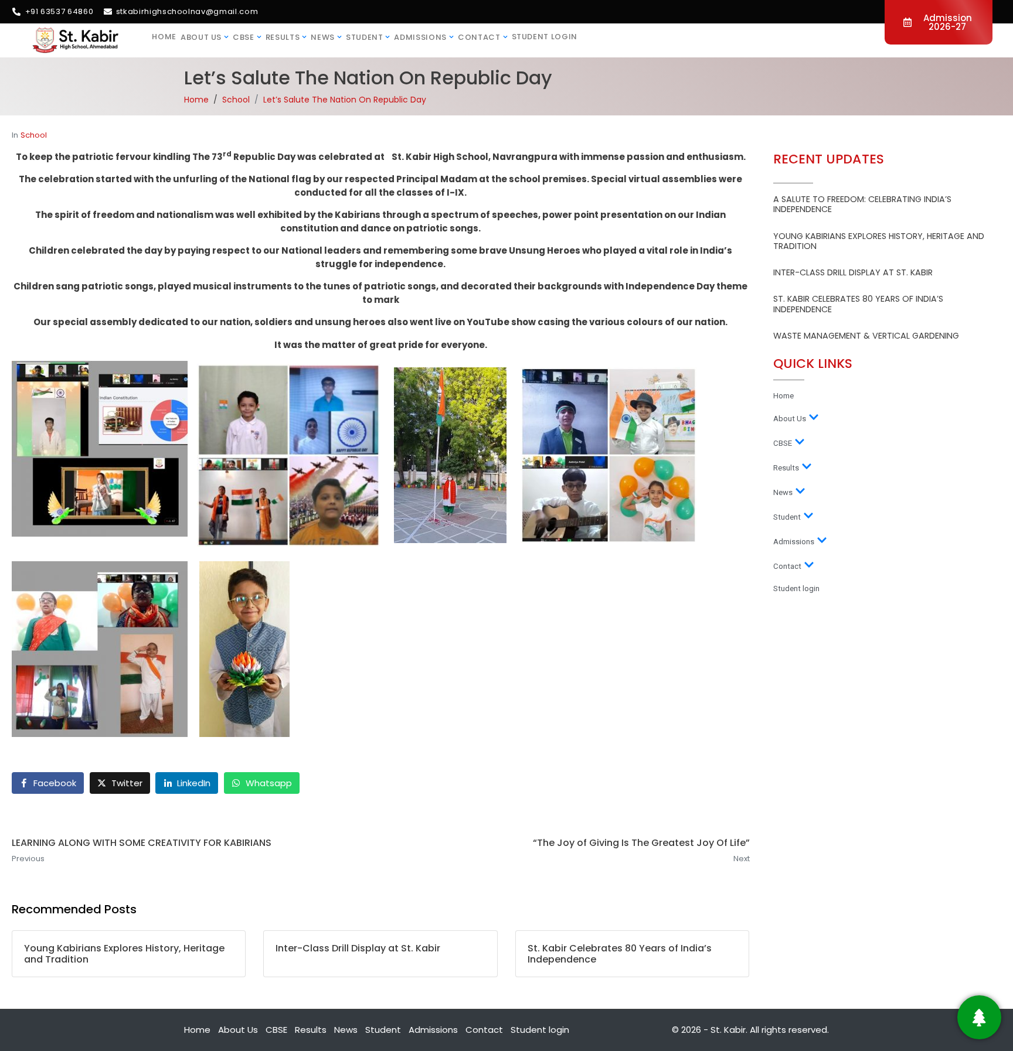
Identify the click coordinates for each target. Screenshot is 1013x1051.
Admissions (420, 37)
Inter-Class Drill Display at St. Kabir (853, 272)
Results (283, 37)
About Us (201, 37)
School (34, 135)
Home (164, 36)
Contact (479, 37)
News (323, 37)
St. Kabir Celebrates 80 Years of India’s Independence (858, 304)
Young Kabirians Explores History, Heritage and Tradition (878, 241)
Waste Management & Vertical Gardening (866, 336)
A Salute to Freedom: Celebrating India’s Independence (862, 204)
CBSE (243, 37)
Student (364, 37)
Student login (544, 36)
